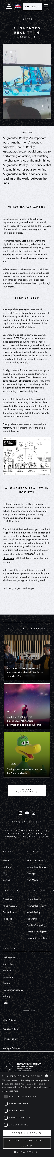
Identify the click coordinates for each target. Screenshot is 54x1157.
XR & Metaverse (35, 860)
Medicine (7, 970)
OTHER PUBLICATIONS (27, 790)
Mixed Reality (33, 912)
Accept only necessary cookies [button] (27, 1143)
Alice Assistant (10, 906)
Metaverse (32, 918)
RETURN (29, 19)
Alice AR (7, 918)
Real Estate (8, 964)
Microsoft (29, 554)
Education (8, 977)
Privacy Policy (10, 1039)
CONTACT (32, 6)
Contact (6, 880)
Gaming (31, 873)
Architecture (9, 957)
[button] (27, 1152)
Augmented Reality (36, 906)
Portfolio (7, 867)
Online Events (9, 912)
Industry (6, 996)
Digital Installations (36, 867)
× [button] (50, 1076)
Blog (5, 873)
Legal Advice (9, 1020)
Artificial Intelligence (37, 931)
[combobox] (46, 1075)
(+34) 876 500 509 (27, 821)
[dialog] (27, 1114)
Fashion (6, 983)
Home (6, 860)
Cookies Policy (10, 1029)
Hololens (8, 558)
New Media (32, 880)
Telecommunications (13, 990)
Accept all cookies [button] (27, 1133)
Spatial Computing (36, 925)
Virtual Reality (34, 899)
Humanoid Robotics (36, 938)
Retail (5, 1002)
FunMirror (7, 899)
